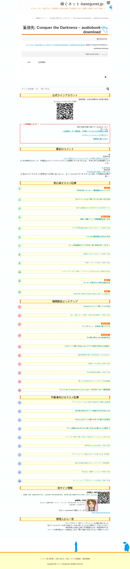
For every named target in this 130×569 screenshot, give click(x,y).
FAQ (67, 559)
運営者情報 (86, 559)
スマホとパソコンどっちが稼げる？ (95, 135)
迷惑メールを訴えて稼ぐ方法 (99, 363)
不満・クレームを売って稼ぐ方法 (97, 263)
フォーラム (30, 45)
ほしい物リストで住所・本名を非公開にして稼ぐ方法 (90, 315)
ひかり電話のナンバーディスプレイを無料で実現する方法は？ (87, 158)
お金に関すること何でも (43, 45)
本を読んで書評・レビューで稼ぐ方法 (96, 472)
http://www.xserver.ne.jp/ (101, 512)
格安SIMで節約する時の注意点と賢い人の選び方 (92, 294)
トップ (42, 559)
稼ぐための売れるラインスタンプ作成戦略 (94, 381)
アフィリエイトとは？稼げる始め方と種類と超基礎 (91, 402)
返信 (99, 54)
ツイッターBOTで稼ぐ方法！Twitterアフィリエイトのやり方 (87, 437)
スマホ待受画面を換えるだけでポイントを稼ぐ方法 (91, 228)
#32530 (104, 54)
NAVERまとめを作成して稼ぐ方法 (97, 445)
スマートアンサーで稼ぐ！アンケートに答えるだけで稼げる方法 (86, 271)
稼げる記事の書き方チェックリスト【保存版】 (92, 463)
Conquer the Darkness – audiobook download (69, 45)
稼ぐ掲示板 (49, 559)
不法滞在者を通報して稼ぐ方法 (98, 172)
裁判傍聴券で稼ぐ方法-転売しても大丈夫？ (94, 355)
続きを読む (94, 494)
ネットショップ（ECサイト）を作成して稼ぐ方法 (91, 480)
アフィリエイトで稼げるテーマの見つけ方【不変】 (91, 454)
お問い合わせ (60, 559)
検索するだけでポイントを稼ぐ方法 (97, 254)
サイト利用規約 (76, 559)
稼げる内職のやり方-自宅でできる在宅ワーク (93, 208)
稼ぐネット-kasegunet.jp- (82, 4)
